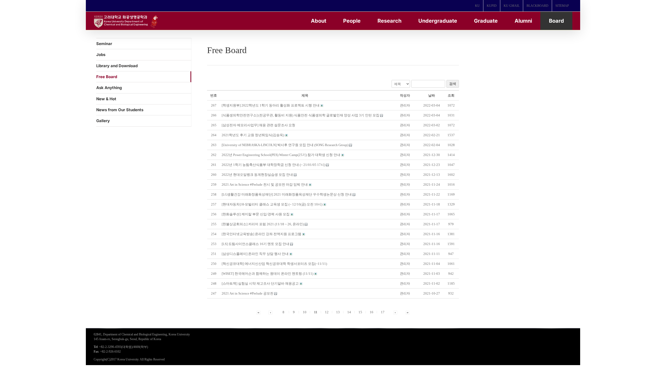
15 (360, 312)
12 (327, 312)
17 (383, 312)
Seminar (104, 43)
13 (338, 312)
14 (349, 312)
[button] (405, 105)
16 (371, 312)
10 (304, 312)
